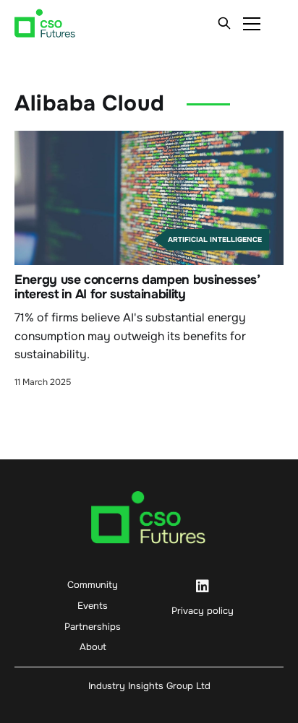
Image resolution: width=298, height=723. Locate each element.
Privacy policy (202, 611)
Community (92, 585)
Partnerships (92, 626)
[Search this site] (224, 23)
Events (92, 605)
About (93, 647)
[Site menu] (252, 23)
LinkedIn (202, 586)
